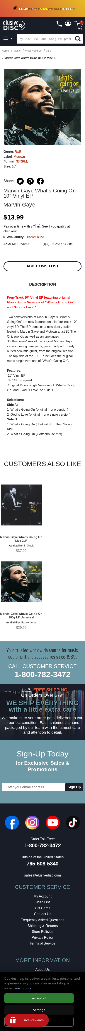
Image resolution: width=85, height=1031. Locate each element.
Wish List (43, 902)
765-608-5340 (42, 864)
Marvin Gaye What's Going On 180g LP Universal (21, 615)
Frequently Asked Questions (42, 920)
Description (42, 284)
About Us (42, 969)
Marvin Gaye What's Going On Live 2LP (21, 538)
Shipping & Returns (42, 926)
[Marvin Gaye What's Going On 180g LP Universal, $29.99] (21, 582)
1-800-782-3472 (42, 674)
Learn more (23, 988)
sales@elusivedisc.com (42, 875)
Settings (39, 1010)
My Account (42, 896)
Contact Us (42, 914)
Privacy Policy (43, 937)
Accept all (39, 998)
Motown (19, 156)
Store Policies (42, 931)
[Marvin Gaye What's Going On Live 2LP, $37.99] (21, 505)
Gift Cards (42, 908)
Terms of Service (42, 943)
